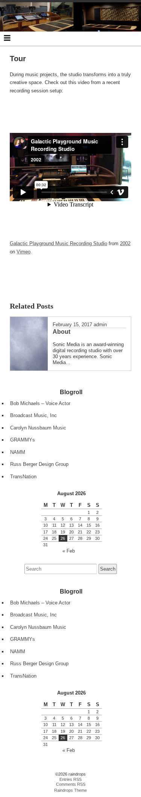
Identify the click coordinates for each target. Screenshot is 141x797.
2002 (125, 243)
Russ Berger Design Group (39, 464)
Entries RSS (70, 779)
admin (100, 324)
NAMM (17, 452)
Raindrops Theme (70, 790)
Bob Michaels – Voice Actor (40, 403)
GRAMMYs (22, 440)
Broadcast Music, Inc (33, 415)
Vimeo (23, 252)
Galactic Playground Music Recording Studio (58, 243)
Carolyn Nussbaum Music (38, 428)
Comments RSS (70, 784)
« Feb (68, 551)
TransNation (23, 476)
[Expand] (7, 38)
